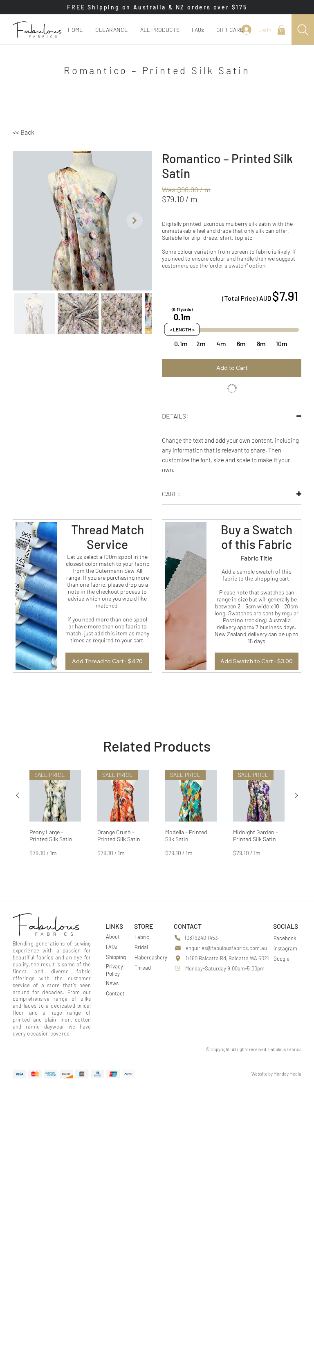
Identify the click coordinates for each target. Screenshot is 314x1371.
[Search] (303, 29)
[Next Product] (296, 803)
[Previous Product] (17, 803)
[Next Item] (134, 220)
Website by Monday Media (276, 1081)
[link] (281, 30)
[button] (160, 29)
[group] (157, 824)
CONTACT (188, 934)
